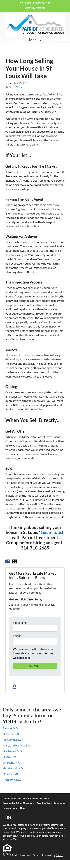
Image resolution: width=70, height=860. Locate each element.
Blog (22, 808)
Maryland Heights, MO (17, 745)
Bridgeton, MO (12, 779)
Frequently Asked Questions (18, 803)
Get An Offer (35, 8)
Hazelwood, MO (13, 768)
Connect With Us (39, 798)
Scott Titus (15, 87)
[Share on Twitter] (14, 561)
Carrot (59, 855)
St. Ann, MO (10, 756)
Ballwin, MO (10, 728)
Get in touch (52, 532)
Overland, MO (11, 762)
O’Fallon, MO (11, 774)
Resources (59, 803)
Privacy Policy (11, 808)
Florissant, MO (12, 739)
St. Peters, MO (11, 734)
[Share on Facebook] (7, 561)
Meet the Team (44, 803)
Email (17, 635)
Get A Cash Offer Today (16, 798)
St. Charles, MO (12, 751)
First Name (20, 622)
